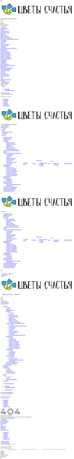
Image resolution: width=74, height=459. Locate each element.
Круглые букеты (13, 358)
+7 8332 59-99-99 (5, 82)
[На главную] (37, 116)
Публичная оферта (12, 449)
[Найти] (2, 22)
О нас (7, 378)
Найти (2, 452)
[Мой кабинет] (1, 272)
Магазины (3, 426)
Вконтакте (6, 99)
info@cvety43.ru (5, 92)
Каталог (8, 309)
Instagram (5, 100)
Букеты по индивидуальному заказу (18, 325)
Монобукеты (12, 339)
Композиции (12, 352)
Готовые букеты (4, 420)
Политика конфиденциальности (29, 449)
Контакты (3, 427)
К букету (11, 314)
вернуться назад (4, 418)
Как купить (9, 370)
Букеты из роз (4, 422)
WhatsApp (5, 104)
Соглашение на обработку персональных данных (54, 449)
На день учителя (5, 430)
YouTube (5, 103)
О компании (4, 419)
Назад (9, 307)
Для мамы (3, 428)
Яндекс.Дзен (6, 105)
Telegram (5, 101)
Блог (2, 424)
